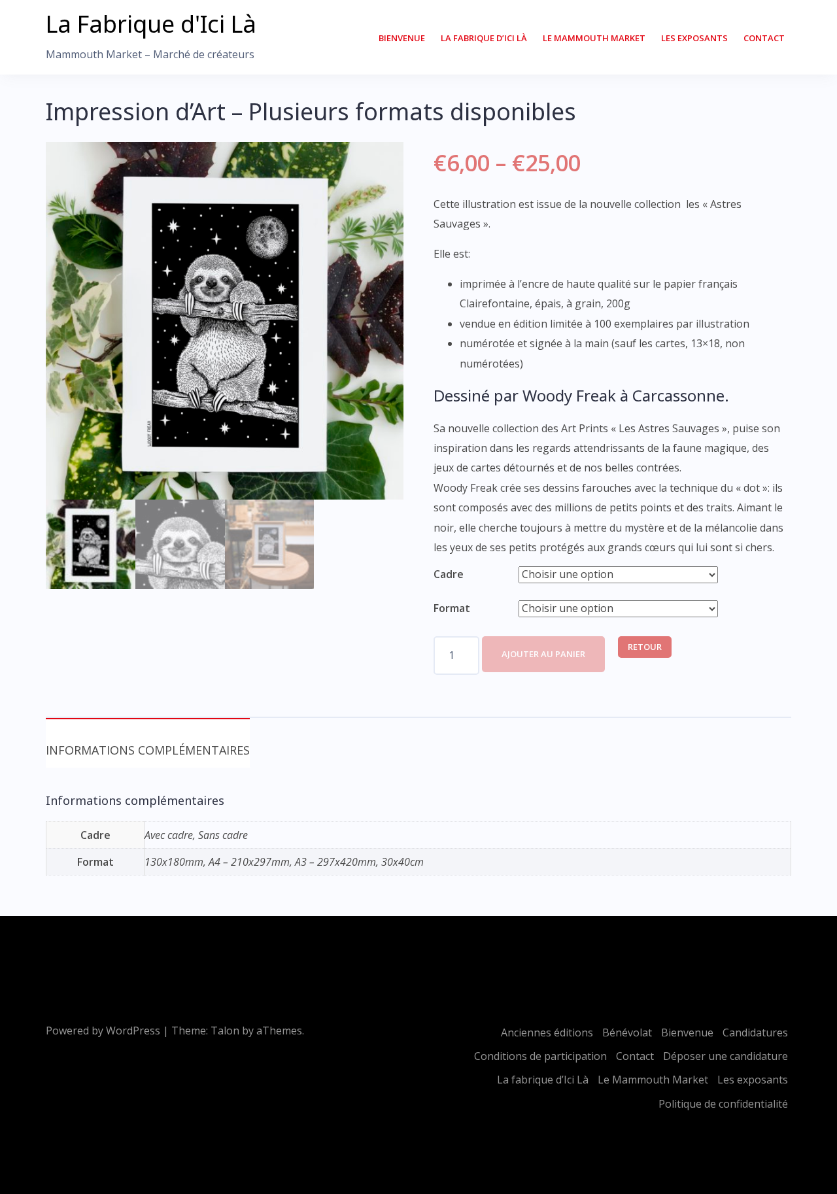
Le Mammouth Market (594, 38)
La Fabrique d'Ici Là (151, 24)
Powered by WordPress (103, 1030)
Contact (764, 38)
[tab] (148, 743)
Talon (225, 1030)
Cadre (449, 574)
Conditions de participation (540, 1056)
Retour (645, 647)
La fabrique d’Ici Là (484, 38)
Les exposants (694, 38)
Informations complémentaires (148, 750)
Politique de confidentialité (723, 1104)
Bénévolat (627, 1032)
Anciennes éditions (547, 1032)
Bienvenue (402, 38)
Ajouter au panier (543, 654)
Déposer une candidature (725, 1056)
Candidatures (755, 1032)
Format (452, 608)
